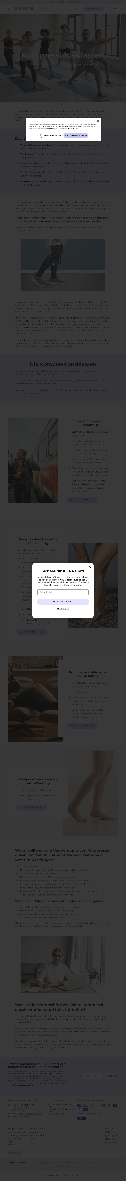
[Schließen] (98, 121)
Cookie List (73, 128)
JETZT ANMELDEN (63, 601)
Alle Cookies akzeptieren (76, 135)
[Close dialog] (90, 567)
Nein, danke (63, 608)
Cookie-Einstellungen (51, 135)
